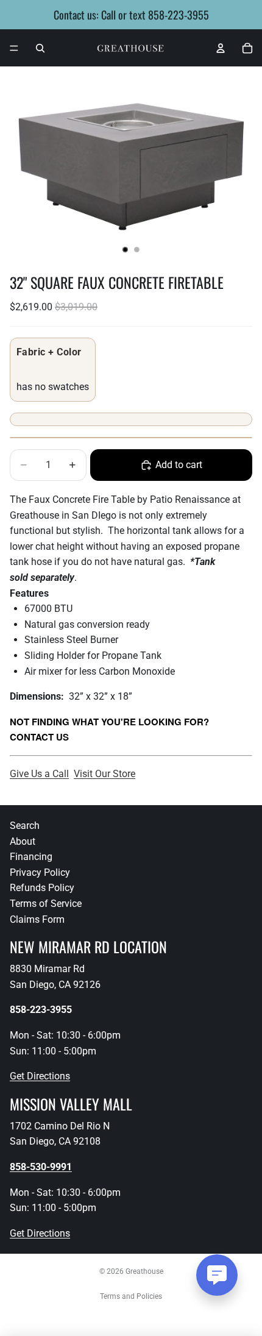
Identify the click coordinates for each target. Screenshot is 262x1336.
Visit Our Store (104, 774)
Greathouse (144, 1271)
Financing (31, 856)
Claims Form (37, 919)
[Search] (40, 48)
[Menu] (14, 48)
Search (25, 825)
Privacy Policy (40, 872)
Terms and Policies (131, 1296)
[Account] (220, 48)
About (22, 841)
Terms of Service (46, 903)
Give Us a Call (39, 774)
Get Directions (40, 1076)
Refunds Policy (42, 888)
